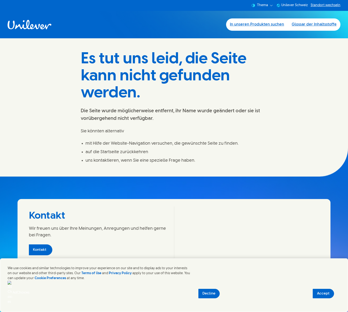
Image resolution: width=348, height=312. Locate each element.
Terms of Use (91, 273)
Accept (323, 293)
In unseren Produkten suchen (257, 24)
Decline (208, 293)
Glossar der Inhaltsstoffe (314, 24)
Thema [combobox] (262, 5)
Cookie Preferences (50, 278)
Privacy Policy (120, 273)
